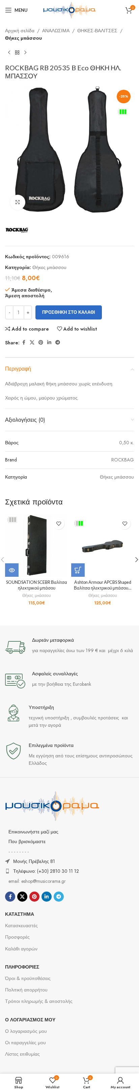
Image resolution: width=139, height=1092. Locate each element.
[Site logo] (69, 9)
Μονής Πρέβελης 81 (34, 861)
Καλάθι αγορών (21, 948)
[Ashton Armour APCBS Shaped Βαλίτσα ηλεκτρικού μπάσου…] (102, 545)
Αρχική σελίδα (19, 30)
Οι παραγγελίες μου (25, 1042)
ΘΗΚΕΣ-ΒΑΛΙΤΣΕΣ (97, 30)
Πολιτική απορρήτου (26, 989)
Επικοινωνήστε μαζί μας (33, 831)
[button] (78, 570)
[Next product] (25, 53)
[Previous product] (9, 53)
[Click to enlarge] (17, 202)
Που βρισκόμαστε (27, 841)
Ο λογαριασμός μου (26, 1031)
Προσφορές (17, 937)
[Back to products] (17, 53)
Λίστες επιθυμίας (22, 1054)
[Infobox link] (69, 647)
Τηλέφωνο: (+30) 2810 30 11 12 (46, 871)
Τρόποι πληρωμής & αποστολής (39, 1001)
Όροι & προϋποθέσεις (28, 978)
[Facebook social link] (24, 342)
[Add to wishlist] (58, 523)
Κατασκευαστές (21, 925)
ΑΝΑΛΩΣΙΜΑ (56, 30)
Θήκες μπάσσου (23, 38)
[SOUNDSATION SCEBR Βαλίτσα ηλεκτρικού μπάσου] (36, 545)
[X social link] (32, 342)
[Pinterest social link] (40, 342)
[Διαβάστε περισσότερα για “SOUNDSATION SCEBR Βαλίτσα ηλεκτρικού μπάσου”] (12, 570)
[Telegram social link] (57, 342)
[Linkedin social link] (49, 342)
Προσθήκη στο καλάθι (68, 312)
